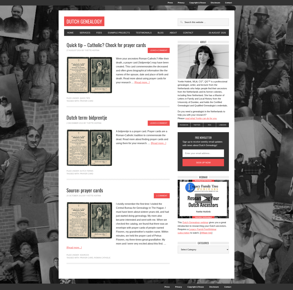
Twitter (197, 125)
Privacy (181, 3)
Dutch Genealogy (84, 21)
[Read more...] (142, 82)
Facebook (184, 125)
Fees (99, 32)
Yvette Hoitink (92, 50)
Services (85, 32)
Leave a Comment (158, 50)
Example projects (119, 32)
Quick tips (85, 98)
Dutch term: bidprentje (87, 117)
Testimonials (144, 32)
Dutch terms (86, 171)
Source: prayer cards (85, 190)
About (172, 32)
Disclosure (215, 3)
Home (70, 32)
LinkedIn (222, 125)
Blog (161, 32)
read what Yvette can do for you (201, 118)
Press (170, 3)
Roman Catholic (102, 258)
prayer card (86, 101)
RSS (209, 125)
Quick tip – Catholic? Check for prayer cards (106, 44)
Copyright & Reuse (197, 3)
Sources (84, 255)
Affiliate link (206, 232)
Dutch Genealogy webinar (195, 222)
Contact (228, 3)
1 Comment (161, 196)
